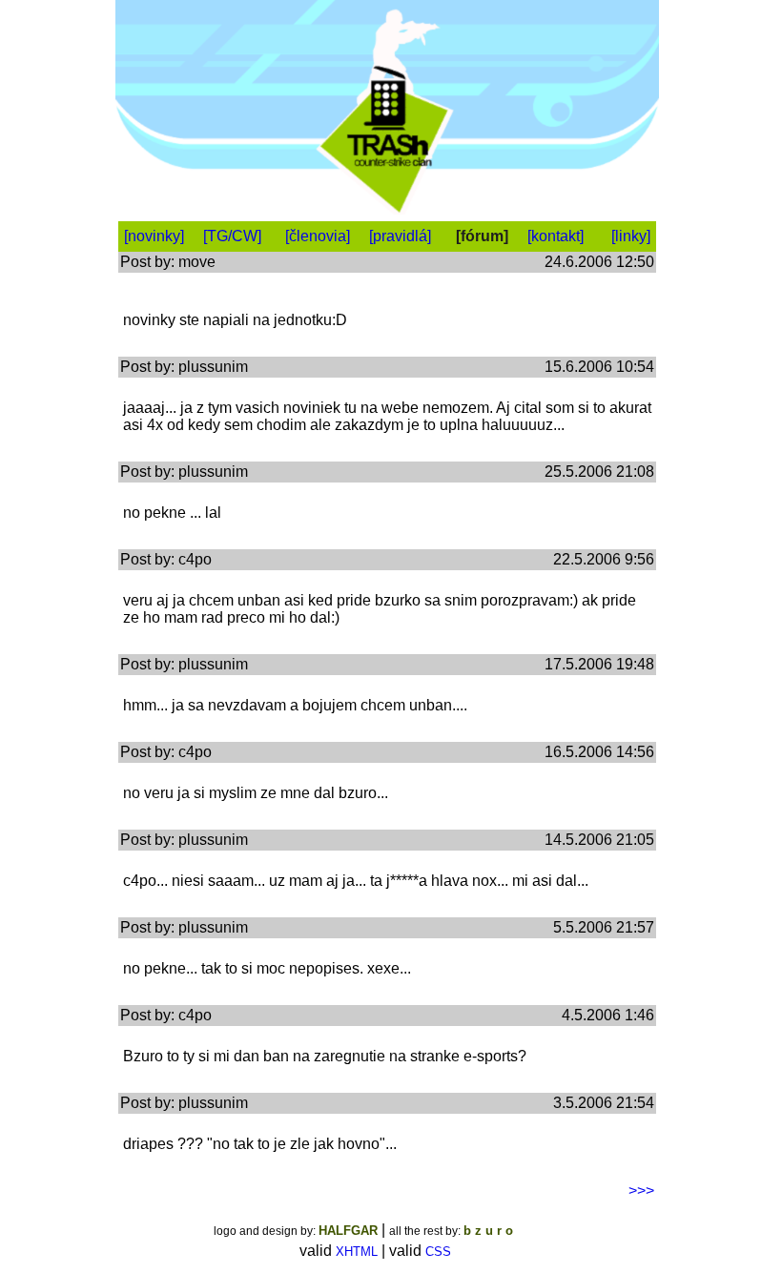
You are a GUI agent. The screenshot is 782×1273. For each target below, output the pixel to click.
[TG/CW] (232, 236)
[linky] (630, 236)
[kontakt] (555, 236)
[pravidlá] (400, 236)
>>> (641, 1190)
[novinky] (154, 236)
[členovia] (317, 236)
